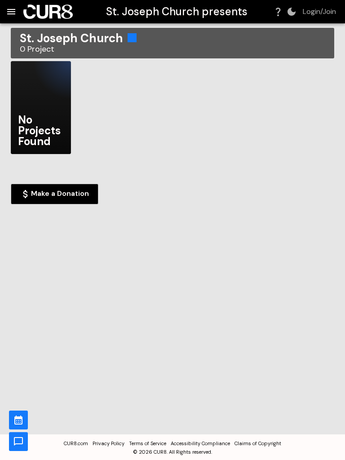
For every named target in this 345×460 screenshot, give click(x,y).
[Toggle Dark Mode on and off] (291, 11)
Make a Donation (60, 193)
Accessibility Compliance (200, 443)
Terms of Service (147, 443)
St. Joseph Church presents (177, 11)
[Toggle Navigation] (11, 11)
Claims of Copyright (257, 443)
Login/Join (319, 12)
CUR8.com (76, 443)
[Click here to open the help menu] (278, 11)
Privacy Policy (108, 443)
